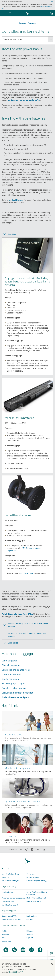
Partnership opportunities (36, 881)
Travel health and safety (10, 905)
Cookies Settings (8, 901)
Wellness (29, 934)
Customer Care (27, 573)
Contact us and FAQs (9, 916)
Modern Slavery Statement (36, 898)
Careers (6, 877)
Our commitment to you (10, 881)
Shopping (5, 934)
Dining (4, 938)
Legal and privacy (8, 892)
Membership (6, 941)
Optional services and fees (11, 920)
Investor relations (32, 877)
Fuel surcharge (31, 916)
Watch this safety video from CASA (17, 614)
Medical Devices (16, 200)
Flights (4, 931)
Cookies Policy (16, 972)
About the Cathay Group (10, 874)
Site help (29, 920)
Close (52, 1)
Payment (29, 938)
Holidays (29, 931)
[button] (10, 13)
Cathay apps (30, 874)
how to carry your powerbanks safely (23, 100)
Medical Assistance (33, 901)
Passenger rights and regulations (13, 898)
